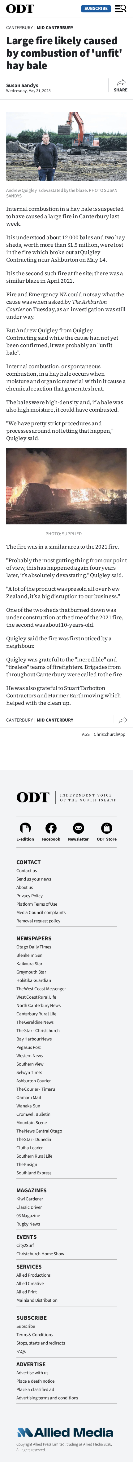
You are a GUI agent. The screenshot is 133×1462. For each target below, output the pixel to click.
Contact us (26, 871)
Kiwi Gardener (29, 1199)
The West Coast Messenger (41, 989)
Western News (29, 1056)
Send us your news (33, 879)
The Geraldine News (35, 1022)
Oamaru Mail (28, 1097)
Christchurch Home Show (40, 1254)
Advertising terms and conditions (47, 1398)
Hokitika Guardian (33, 980)
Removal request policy (38, 921)
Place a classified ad (35, 1389)
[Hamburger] (120, 9)
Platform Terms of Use (36, 904)
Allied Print (26, 1292)
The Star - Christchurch (38, 1030)
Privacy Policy (29, 896)
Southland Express (33, 1173)
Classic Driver (29, 1207)
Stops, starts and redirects (40, 1343)
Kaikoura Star (29, 964)
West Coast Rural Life (36, 997)
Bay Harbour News (34, 1039)
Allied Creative (30, 1283)
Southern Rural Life (34, 1156)
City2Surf (25, 1245)
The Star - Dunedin (33, 1139)
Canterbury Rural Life (36, 1014)
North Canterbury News (38, 1005)
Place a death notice (35, 1381)
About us (24, 887)
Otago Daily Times (33, 947)
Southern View (30, 1064)
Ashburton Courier (33, 1081)
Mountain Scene (31, 1123)
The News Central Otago (39, 1131)
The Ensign (26, 1164)
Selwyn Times (29, 1072)
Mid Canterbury (55, 27)
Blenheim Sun (29, 955)
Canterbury (19, 27)
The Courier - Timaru (35, 1089)
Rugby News (28, 1224)
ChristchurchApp (109, 734)
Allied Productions (33, 1275)
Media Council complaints (40, 912)
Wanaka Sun (28, 1106)
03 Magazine (28, 1215)
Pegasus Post (28, 1047)
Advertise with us (32, 1373)
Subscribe (96, 8)
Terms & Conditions (34, 1335)
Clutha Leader (29, 1148)
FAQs (20, 1351)
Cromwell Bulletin (33, 1114)
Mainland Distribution (37, 1300)
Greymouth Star (31, 972)
